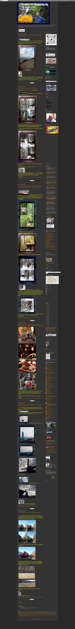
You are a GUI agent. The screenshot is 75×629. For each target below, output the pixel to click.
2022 (47, 310)
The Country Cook (49, 409)
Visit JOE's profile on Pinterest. (49, 163)
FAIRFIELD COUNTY (30, 505)
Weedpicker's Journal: (49, 414)
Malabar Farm (48, 241)
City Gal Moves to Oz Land (50, 371)
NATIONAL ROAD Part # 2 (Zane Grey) (51, 246)
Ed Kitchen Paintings (49, 379)
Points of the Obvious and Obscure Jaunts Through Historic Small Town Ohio (51, 397)
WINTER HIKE (38, 177)
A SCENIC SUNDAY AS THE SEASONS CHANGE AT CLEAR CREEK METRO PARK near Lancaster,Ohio (29, 187)
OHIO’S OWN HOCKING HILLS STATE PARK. (28, 88)
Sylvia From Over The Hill (50, 408)
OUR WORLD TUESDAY (51, 614)
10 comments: (27, 400)
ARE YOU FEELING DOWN (21, 613)
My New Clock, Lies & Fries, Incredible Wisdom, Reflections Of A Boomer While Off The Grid (51, 186)
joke (55, 612)
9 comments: (27, 599)
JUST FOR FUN (22, 612)
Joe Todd (52, 463)
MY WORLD (35, 93)
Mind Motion (48, 389)
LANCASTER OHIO (25, 177)
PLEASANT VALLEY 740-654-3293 (50, 450)
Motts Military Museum (49, 232)
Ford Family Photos (49, 380)
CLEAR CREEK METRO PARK (31, 317)
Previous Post (34, 413)
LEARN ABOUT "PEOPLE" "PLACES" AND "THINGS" (28, 611)
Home (31, 601)
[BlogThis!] (31, 82)
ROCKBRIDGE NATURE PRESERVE (50, 330)
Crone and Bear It (49, 376)
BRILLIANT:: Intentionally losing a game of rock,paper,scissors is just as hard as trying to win (51, 180)
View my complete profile (49, 468)
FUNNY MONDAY (40, 612)
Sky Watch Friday (34, 40)
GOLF (25, 614)
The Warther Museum (48, 235)
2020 (47, 312)
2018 (47, 314)
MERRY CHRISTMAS (25, 398)
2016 (47, 316)
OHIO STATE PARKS (38, 613)
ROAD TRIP (35, 612)
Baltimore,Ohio (21, 408)
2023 (47, 304)
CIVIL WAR (38, 614)
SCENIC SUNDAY (25, 317)
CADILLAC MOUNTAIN (38, 80)
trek (30, 124)
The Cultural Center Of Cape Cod (50, 239)
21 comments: (27, 180)
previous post (36, 172)
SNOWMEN (35, 398)
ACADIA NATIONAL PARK (31, 80)
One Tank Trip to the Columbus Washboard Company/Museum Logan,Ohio (51, 190)
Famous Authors (29, 614)
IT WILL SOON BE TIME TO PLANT (29, 615)
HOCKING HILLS (30, 177)
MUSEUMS (30, 612)
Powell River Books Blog (50, 398)
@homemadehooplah (35, 607)
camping (22, 614)
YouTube (34, 78)
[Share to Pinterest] (33, 82)
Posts (20, 29)
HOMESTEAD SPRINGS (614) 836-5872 (51, 448)
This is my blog (48, 413)
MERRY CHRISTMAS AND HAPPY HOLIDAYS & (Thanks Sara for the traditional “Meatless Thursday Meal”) (30, 325)
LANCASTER (46, 612)
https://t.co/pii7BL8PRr (29, 607)
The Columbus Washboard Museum (50, 236)
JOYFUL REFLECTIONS (49, 383)
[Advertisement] (31, 85)
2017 (47, 315)
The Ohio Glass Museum (49, 238)
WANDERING (43, 611)
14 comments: (27, 320)
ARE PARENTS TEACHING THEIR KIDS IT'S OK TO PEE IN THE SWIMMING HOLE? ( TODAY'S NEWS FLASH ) (51, 196)
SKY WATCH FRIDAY (25, 80)
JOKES (27, 612)
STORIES (27, 613)
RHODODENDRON (27, 318)
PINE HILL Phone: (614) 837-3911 (50, 449)
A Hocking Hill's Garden (50, 366)
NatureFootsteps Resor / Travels (51, 393)
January (48, 309)
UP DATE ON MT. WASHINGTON (41, 615)
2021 (47, 311)
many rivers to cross (49, 388)
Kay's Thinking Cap (49, 384)
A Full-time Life (48, 365)
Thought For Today (51, 613)
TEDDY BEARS (39, 398)
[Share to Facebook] (32, 82)
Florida (24, 615)
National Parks (51, 612)
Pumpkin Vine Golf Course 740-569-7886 (51, 451)
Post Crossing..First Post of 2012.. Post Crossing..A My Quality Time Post (50, 175)
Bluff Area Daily (49, 370)
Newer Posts (20, 601)
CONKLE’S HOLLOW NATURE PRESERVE (51, 331)
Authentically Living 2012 (50, 369)
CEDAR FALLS (34, 177)
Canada (21, 615)
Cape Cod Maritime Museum (49, 233)
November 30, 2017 (31, 608)
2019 (47, 313)
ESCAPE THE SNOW (44, 614)
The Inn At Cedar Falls (38, 166)
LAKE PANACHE (35, 615)
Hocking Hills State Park (28, 90)
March (48, 307)
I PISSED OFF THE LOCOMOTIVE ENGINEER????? (29, 512)
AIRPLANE (22, 506)
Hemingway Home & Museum (50, 247)
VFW (20, 506)
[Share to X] (32, 320)
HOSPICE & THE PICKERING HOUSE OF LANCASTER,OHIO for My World (51, 201)
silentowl (48, 402)
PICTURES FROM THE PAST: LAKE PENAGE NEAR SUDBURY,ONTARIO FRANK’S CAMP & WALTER (50, 206)
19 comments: (27, 508)
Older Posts (41, 601)
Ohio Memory (48, 394)
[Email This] (30, 82)
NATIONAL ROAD (34, 614)
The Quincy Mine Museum (49, 237)
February (48, 308)
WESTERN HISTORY (45, 613)
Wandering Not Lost (48, 253)
